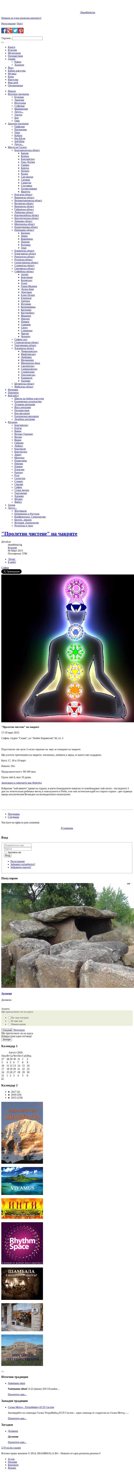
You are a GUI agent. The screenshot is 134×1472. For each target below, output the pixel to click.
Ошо (17, 120)
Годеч (24, 283)
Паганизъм (20, 129)
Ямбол (18, 502)
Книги (11, 47)
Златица (25, 301)
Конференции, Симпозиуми (30, 516)
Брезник (25, 233)
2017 (12, 1091)
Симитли (26, 182)
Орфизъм (19, 126)
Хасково (25, 380)
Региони (12, 422)
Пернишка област (24, 230)
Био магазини (22, 413)
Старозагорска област (26, 342)
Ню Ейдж (19, 138)
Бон (16, 117)
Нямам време (18, 1024)
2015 (12, 1097)
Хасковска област (24, 348)
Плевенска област (24, 250)
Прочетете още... (17, 1394)
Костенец (26, 309)
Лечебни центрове (24, 419)
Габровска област (24, 209)
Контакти (13, 1464)
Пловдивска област (25, 253)
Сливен (18, 481)
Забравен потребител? (22, 864)
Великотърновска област (28, 200)
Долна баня (27, 289)
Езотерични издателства (28, 401)
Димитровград (29, 351)
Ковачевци (27, 238)
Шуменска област (24, 383)
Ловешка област (23, 221)
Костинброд (27, 312)
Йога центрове (22, 407)
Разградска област (24, 256)
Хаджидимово (29, 188)
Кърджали (20, 448)
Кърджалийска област (26, 215)
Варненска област (24, 197)
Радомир (26, 244)
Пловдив (19, 469)
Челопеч (25, 336)
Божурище (27, 277)
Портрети (13, 392)
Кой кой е (13, 395)
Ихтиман (26, 304)
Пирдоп (25, 318)
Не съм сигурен (20, 1017)
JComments (67, 828)
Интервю (13, 389)
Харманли (26, 377)
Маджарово (27, 360)
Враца (17, 439)
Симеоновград (29, 369)
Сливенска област (24, 265)
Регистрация (8, 23)
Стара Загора (21, 490)
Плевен (18, 466)
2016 (12, 1094)
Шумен (18, 499)
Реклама (12, 1462)
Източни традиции (18, 94)
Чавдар (25, 333)
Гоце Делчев (28, 162)
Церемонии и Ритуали (26, 513)
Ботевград (26, 280)
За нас (11, 1459)
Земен (24, 236)
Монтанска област (24, 224)
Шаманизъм (21, 108)
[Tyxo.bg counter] (11, 1447)
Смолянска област (24, 268)
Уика (17, 132)
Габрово (19, 442)
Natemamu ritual (16, 1383)
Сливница (26, 330)
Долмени (6, 993)
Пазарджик (20, 460)
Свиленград (27, 366)
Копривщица (28, 306)
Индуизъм (20, 102)
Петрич (25, 170)
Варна (17, 431)
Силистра (19, 478)
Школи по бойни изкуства (29, 398)
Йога (10, 67)
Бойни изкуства (16, 70)
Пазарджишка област (26, 227)
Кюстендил (20, 451)
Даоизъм (19, 100)
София (18, 487)
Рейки (17, 61)
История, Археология (26, 522)
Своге (24, 327)
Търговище (20, 493)
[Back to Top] (2, 1371)
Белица (25, 156)
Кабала (18, 135)
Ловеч (17, 454)
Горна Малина (29, 286)
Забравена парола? (20, 867)
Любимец (26, 357)
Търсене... (6, 38)
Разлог (24, 173)
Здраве (11, 58)
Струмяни (26, 185)
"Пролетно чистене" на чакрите (39, 534)
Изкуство (13, 79)
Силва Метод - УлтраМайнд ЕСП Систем (31, 1407)
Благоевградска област (27, 150)
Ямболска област (23, 386)
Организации (15, 85)
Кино (11, 76)
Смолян (18, 484)
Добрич (18, 445)
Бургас (18, 428)
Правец (25, 321)
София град (20, 339)
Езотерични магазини (26, 416)
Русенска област (23, 259)
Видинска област (24, 203)
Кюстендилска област (26, 218)
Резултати (19, 1030)
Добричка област (23, 212)
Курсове (12, 50)
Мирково (26, 315)
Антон (24, 274)
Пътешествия (15, 56)
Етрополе (26, 298)
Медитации (14, 53)
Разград (18, 472)
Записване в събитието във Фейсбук (21, 782)
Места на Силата (17, 147)
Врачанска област (24, 206)
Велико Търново (23, 434)
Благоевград (28, 159)
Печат (12, 559)
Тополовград (28, 374)
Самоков (26, 324)
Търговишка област (25, 345)
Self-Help (19, 141)
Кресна (25, 168)
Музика (12, 73)
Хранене (19, 64)
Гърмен (25, 165)
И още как (17, 1021)
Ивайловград (28, 354)
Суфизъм (19, 105)
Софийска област (24, 271)
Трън (23, 247)
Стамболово (27, 372)
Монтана (19, 457)
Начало (12, 91)
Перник (25, 241)
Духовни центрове (24, 404)
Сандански (27, 176)
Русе (16, 475)
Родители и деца (23, 525)
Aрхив (11, 505)
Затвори (7, 1039)
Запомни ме (14, 852)
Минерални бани (30, 363)
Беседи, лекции (23, 519)
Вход (20, 23)
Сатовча (25, 179)
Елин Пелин (28, 295)
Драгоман (26, 292)
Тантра (18, 114)
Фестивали (20, 510)
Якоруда (25, 191)
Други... (18, 111)
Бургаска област (23, 194)
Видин (18, 437)
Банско (25, 153)
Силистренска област (26, 262)
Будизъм (19, 97)
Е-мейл (12, 562)
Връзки (12, 1467)
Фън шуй (13, 82)
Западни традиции (18, 123)
